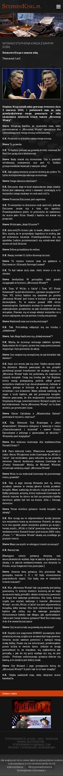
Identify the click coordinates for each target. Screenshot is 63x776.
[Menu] (58, 6)
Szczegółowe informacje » (31, 770)
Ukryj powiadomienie (40, 766)
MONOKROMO (46, 747)
